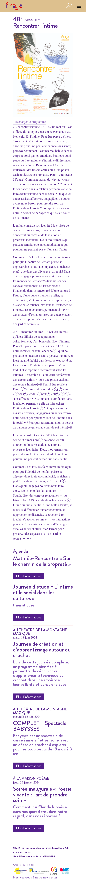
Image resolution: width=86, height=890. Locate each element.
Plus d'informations (28, 575)
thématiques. (24, 605)
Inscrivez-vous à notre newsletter (35, 877)
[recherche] (69, 7)
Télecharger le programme (29, 121)
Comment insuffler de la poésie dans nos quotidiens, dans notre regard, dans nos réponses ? (40, 811)
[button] (79, 6)
